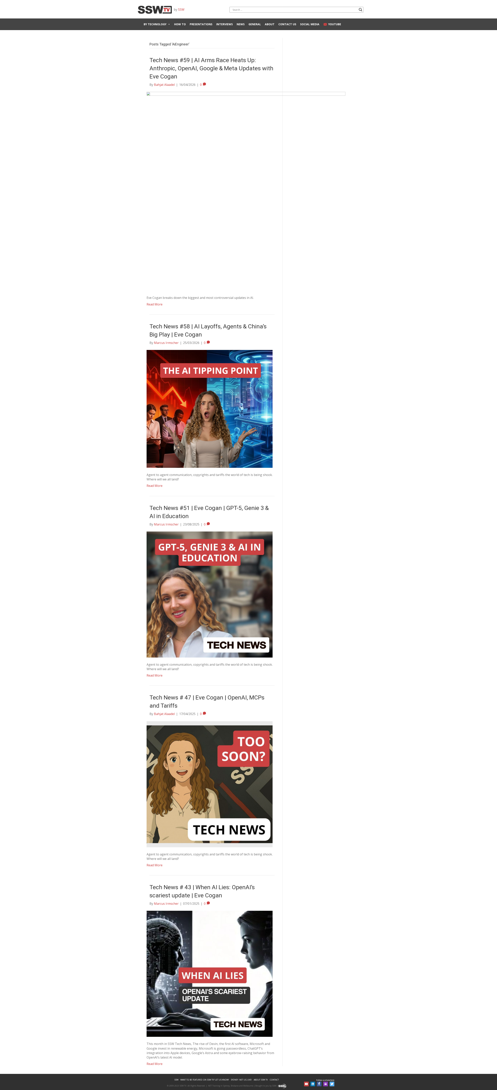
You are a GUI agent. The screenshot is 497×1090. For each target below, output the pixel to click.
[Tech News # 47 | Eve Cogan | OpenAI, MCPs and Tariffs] (210, 784)
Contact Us (287, 24)
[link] (176, 1079)
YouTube (334, 24)
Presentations (201, 24)
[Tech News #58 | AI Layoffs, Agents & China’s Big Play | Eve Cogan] (210, 408)
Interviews (224, 24)
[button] (306, 1084)
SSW (181, 9)
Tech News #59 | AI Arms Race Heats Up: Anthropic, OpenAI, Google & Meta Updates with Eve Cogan (211, 68)
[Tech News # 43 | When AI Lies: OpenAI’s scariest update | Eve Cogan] (210, 973)
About (270, 24)
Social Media (309, 24)
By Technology (155, 24)
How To (180, 24)
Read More (154, 304)
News (241, 24)
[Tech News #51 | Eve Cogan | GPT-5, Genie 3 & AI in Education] (210, 594)
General (254, 24)
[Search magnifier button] (360, 9)
